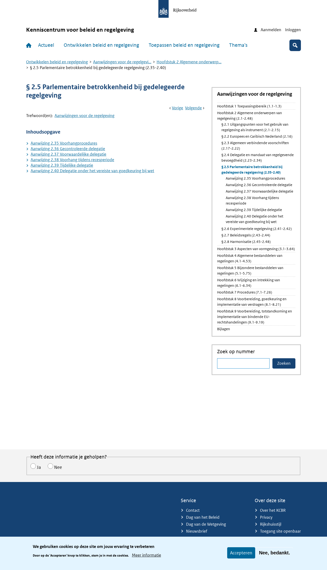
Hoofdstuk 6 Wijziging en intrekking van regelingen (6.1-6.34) (248, 283)
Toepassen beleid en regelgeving (184, 45)
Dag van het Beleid (203, 517)
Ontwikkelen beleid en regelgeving (101, 45)
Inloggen (293, 29)
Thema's (238, 45)
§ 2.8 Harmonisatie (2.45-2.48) (246, 241)
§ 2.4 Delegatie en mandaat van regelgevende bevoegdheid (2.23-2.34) (257, 158)
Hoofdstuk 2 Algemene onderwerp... (189, 62)
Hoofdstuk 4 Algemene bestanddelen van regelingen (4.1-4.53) (249, 258)
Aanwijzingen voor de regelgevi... (122, 62)
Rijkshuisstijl (270, 524)
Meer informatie (146, 555)
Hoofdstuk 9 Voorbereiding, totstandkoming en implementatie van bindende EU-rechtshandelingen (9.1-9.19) (254, 316)
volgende (193, 108)
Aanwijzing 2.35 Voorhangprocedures (64, 143)
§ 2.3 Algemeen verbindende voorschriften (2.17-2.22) (255, 146)
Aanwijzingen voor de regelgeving (84, 115)
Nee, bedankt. (274, 552)
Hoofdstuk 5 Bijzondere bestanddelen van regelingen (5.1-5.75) (250, 270)
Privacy (266, 517)
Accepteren (241, 553)
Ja (39, 467)
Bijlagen (223, 329)
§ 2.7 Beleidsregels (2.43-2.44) (245, 235)
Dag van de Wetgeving (206, 524)
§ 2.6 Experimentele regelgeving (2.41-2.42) (256, 228)
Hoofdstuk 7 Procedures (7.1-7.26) (244, 292)
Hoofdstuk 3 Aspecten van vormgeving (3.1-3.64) (256, 249)
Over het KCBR (273, 510)
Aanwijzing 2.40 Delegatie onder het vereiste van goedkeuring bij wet (92, 170)
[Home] (29, 45)
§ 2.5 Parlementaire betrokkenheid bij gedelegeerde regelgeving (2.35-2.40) (251, 170)
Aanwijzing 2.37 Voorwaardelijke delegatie (68, 154)
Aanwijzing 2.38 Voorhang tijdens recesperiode (72, 159)
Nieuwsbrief (196, 531)
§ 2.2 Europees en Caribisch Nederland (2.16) (257, 136)
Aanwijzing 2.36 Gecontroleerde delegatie (68, 148)
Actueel (46, 45)
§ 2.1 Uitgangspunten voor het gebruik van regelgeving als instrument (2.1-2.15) (254, 127)
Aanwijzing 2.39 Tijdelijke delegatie (62, 165)
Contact (193, 510)
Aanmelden (271, 29)
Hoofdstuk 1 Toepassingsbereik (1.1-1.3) (249, 106)
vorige (177, 108)
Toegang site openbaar (280, 531)
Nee (58, 467)
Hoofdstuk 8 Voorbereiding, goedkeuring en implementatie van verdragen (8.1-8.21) (252, 302)
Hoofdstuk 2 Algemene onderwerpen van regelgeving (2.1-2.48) (249, 116)
